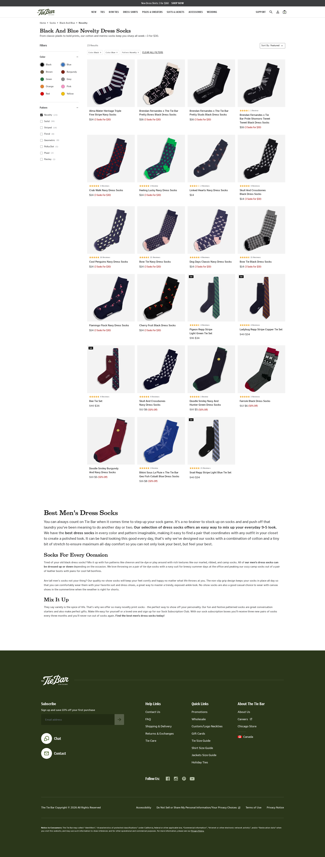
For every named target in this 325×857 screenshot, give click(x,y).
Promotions (200, 712)
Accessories (196, 12)
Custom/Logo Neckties (207, 726)
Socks (53, 23)
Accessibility (143, 807)
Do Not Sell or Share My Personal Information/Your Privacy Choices (197, 807)
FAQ (148, 719)
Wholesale (199, 719)
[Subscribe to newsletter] (119, 719)
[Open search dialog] (271, 12)
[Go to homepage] (46, 12)
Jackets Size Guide (204, 755)
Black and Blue (67, 23)
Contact (60, 753)
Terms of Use (253, 807)
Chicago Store (247, 726)
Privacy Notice (275, 807)
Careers (243, 719)
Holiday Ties (200, 762)
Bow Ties (114, 12)
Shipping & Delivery (158, 726)
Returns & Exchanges (159, 733)
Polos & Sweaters (152, 12)
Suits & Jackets (175, 12)
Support (261, 12)
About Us (244, 712)
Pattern (43, 107)
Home (43, 23)
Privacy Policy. (197, 831)
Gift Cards (198, 733)
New (93, 12)
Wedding (212, 12)
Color (42, 56)
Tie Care (150, 741)
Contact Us (152, 712)
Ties (102, 12)
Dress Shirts (130, 12)
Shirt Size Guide (202, 748)
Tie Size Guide (201, 741)
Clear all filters (152, 52)
